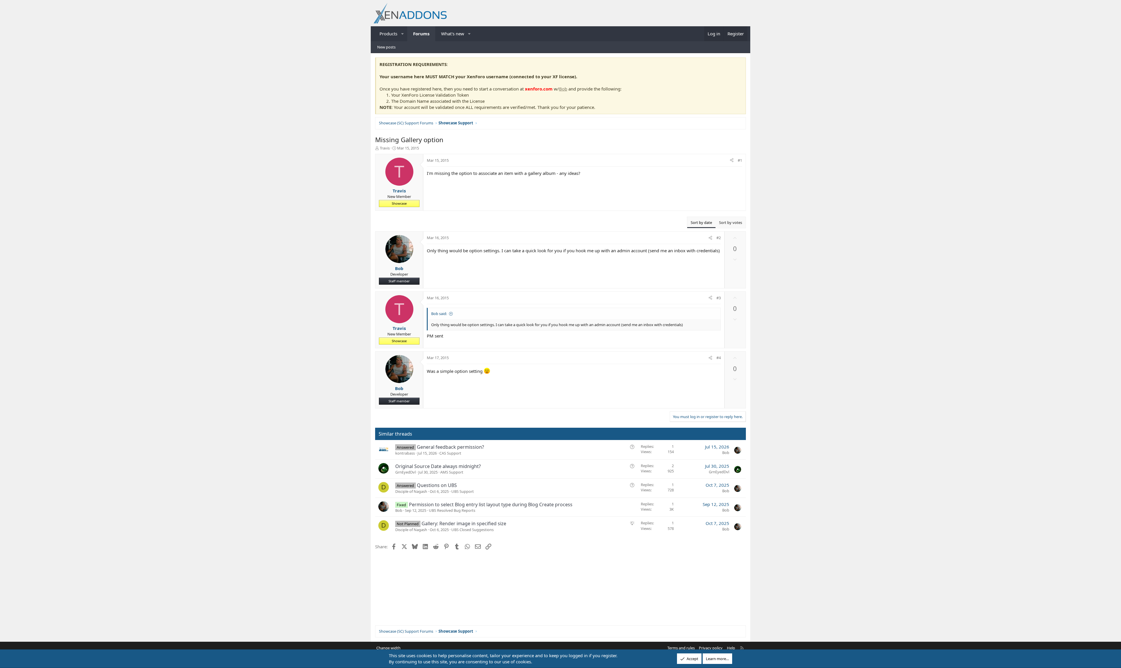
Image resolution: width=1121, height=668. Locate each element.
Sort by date (701, 222)
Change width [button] (388, 647)
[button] (402, 33)
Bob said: (439, 313)
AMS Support (451, 472)
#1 (740, 160)
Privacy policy (711, 647)
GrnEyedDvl (405, 472)
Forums (421, 33)
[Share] (732, 160)
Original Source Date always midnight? (438, 466)
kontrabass (405, 453)
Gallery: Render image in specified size (464, 523)
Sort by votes (730, 222)
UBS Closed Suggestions (472, 529)
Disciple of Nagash (411, 491)
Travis (385, 148)
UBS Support (462, 491)
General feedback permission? (450, 447)
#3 (718, 297)
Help (731, 647)
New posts (386, 47)
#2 (718, 237)
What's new (452, 33)
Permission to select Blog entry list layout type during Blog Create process (490, 504)
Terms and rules (681, 647)
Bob (563, 89)
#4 (718, 357)
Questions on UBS (437, 485)
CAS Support (450, 453)
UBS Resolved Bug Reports (452, 510)
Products (388, 33)
